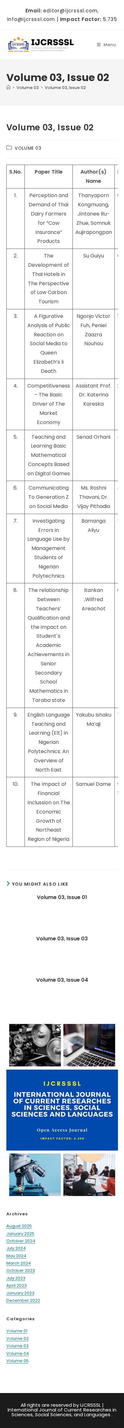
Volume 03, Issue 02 (65, 88)
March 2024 (18, 1263)
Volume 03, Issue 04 (62, 980)
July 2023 (15, 1278)
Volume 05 (17, 1361)
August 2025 (19, 1226)
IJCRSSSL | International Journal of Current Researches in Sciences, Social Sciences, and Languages (62, 1410)
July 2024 (16, 1248)
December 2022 (23, 1300)
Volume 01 (16, 1331)
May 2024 (16, 1256)
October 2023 (20, 1270)
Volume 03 (28, 148)
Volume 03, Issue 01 (62, 897)
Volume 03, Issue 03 (62, 938)
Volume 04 (17, 1353)
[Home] (8, 88)
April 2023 (16, 1285)
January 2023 (20, 1293)
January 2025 (20, 1234)
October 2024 (20, 1241)
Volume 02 (17, 1338)
